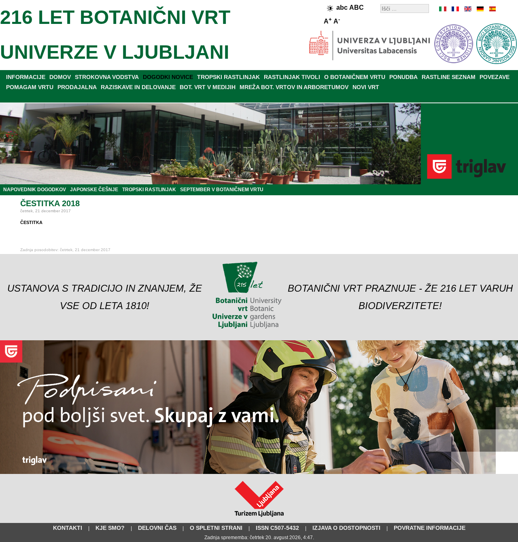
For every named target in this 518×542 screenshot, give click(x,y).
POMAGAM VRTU (29, 87)
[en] (467, 9)
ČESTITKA (31, 222)
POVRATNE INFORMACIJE (429, 528)
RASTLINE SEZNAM (449, 77)
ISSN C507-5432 (277, 528)
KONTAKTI (67, 528)
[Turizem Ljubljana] (259, 518)
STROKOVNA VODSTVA (107, 77)
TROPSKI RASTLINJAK (228, 77)
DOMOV (60, 77)
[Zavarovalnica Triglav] (259, 472)
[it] (443, 9)
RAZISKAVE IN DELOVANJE (138, 87)
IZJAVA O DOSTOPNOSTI (346, 528)
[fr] (455, 9)
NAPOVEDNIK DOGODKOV (34, 189)
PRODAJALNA (77, 87)
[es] (492, 9)
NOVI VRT (365, 87)
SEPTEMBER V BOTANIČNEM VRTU (221, 189)
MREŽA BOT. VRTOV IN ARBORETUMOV (294, 87)
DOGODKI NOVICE (168, 77)
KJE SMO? (110, 528)
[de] (480, 9)
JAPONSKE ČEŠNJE (94, 189)
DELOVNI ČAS (157, 528)
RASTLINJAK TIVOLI (292, 77)
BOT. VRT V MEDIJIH (208, 87)
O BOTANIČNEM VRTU (354, 77)
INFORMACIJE (25, 77)
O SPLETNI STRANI (216, 528)
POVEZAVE (495, 77)
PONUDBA (403, 77)
